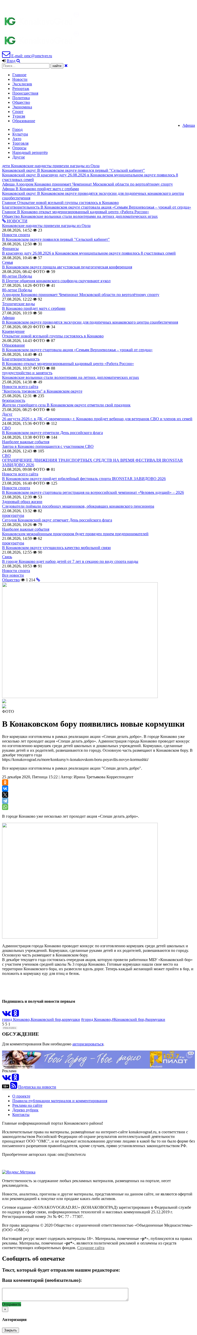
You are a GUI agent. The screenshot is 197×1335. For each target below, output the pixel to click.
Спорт (17, 111)
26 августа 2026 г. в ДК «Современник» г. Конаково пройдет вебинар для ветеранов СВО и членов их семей (97, 419)
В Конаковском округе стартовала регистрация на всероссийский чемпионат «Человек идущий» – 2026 (93, 492)
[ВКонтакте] (5, 788)
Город (17, 129)
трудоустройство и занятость (27, 373)
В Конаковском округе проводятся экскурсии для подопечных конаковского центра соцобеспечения (90, 322)
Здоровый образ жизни (22, 501)
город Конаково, (16, 1019)
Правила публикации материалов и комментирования (59, 1101)
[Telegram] (5, 801)
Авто (16, 138)
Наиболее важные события (25, 442)
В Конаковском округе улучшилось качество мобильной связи (56, 547)
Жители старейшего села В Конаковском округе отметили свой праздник (66, 405)
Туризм (18, 116)
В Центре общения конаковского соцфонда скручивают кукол (56, 281)
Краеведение (13, 331)
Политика (21, 98)
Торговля (20, 143)
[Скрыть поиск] (66, 65)
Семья (7, 262)
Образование (23, 121)
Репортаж (20, 88)
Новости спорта (16, 235)
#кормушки (155, 1019)
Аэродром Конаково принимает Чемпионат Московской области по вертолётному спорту (80, 294)
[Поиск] (18, 61)
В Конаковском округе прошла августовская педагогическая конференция (67, 267)
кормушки (71, 1019)
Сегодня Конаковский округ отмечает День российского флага (57, 520)
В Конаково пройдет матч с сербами (33, 308)
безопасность (13, 400)
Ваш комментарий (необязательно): (42, 1280)
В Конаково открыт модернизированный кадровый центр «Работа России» (68, 363)
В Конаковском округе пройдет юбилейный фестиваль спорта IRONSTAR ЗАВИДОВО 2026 (84, 478)
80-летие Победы (17, 276)
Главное (19, 75)
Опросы (19, 148)
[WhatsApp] (5, 807)
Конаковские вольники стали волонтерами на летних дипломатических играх (70, 377)
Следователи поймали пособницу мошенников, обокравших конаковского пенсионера (78, 506)
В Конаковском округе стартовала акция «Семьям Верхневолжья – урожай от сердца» (77, 350)
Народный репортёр (30, 152)
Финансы (10, 248)
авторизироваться (87, 1044)
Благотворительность (21, 359)
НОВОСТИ (16, 221)
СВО (6, 428)
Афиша (188, 125)
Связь (7, 557)
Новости (19, 79)
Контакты (20, 1114)
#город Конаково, (96, 1019)
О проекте (21, 1096)
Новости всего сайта (20, 386)
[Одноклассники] (5, 782)
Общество (21, 102)
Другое (18, 157)
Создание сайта (90, 1248)
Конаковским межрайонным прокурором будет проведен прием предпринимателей (75, 534)
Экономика (22, 107)
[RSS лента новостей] (13, 1087)
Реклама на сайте (27, 1105)
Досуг (7, 414)
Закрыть (10, 1330)
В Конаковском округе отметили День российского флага (52, 432)
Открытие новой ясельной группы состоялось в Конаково (53, 336)
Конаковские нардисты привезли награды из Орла (46, 225)
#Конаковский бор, (128, 1019)
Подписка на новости (37, 1087)
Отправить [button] (11, 1304)
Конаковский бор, (46, 1019)
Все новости (13, 575)
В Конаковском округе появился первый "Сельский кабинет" (56, 239)
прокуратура (13, 515)
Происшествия (25, 93)
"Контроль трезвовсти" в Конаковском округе (42, 391)
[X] (5, 795)
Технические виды (18, 304)
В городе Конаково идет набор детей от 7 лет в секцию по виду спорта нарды (70, 561)
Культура (20, 134)
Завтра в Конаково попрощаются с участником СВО (48, 446)
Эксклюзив (22, 84)
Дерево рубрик (25, 1110)
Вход (11, 61)
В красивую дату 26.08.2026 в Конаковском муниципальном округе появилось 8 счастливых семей (89, 253)
